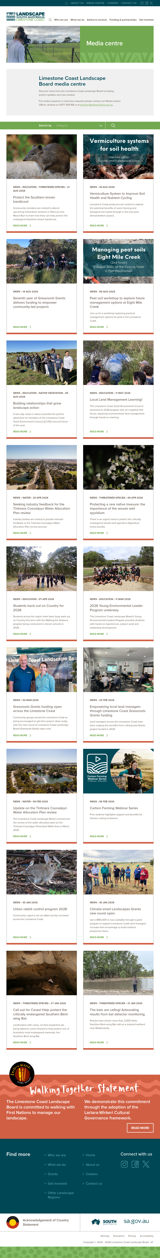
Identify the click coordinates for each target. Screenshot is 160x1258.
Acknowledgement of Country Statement (46, 1222)
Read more (20, 226)
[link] (41, 183)
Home (90, 1155)
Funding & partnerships (123, 20)
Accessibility (147, 1236)
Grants (53, 1174)
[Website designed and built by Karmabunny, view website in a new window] (152, 1242)
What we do (77, 20)
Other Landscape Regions (61, 1195)
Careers (112, 3)
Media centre (95, 3)
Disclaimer (119, 1236)
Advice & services (97, 20)
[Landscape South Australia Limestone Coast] (25, 16)
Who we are (61, 20)
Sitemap (104, 1236)
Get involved (146, 20)
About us (77, 3)
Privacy (132, 1236)
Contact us (129, 3)
